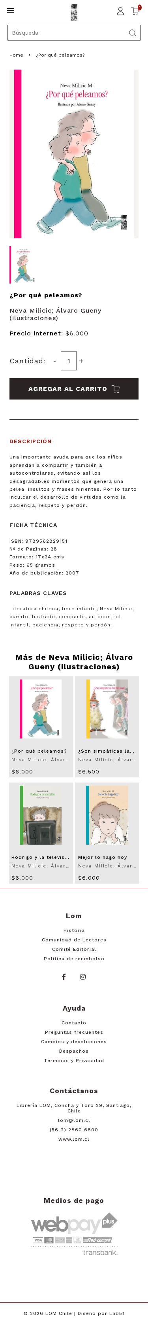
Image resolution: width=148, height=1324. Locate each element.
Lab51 (117, 1313)
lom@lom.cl (74, 1120)
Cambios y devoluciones (74, 1041)
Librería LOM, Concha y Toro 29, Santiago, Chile (74, 1108)
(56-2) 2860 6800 (74, 1129)
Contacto (74, 1023)
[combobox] (74, 33)
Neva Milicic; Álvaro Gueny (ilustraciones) (55, 314)
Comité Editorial (74, 949)
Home (16, 55)
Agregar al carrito (69, 388)
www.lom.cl (74, 1139)
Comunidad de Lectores (74, 940)
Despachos (74, 1051)
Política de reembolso (74, 958)
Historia (74, 930)
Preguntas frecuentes (74, 1032)
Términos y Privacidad (74, 1060)
